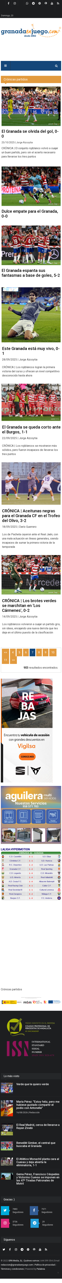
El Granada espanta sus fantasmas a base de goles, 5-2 (31, 273)
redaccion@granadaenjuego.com (17, 1265)
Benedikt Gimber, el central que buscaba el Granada (35, 1144)
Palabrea (41, 1269)
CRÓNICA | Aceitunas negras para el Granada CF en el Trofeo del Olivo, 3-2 (31, 515)
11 (5, 660)
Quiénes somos (31, 1260)
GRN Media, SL (15, 1260)
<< (5, 652)
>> (13, 660)
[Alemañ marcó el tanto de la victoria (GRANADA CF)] (31, 314)
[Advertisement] (31, 947)
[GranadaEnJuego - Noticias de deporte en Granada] (31, 30)
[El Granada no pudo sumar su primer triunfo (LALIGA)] (31, 402)
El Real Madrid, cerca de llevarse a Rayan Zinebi (38, 1126)
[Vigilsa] (31, 730)
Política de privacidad (45, 1265)
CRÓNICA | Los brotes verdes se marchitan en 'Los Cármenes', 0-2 (29, 605)
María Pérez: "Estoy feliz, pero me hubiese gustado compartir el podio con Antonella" (37, 1105)
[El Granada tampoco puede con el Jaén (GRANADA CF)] (31, 483)
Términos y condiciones (12, 1269)
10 (52, 652)
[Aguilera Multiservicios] (31, 815)
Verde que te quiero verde (32, 1084)
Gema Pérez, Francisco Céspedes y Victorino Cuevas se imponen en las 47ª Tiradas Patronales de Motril (37, 1179)
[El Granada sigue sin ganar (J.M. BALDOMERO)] (31, 575)
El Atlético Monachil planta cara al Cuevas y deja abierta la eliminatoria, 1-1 (37, 1162)
